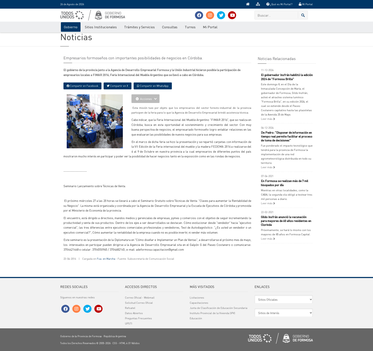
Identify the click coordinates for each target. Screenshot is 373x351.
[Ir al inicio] (248, 4)
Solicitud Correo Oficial (139, 302)
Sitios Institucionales (101, 27)
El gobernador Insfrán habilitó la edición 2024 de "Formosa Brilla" (287, 77)
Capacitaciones (199, 302)
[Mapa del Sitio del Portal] (258, 4)
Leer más (267, 118)
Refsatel (130, 308)
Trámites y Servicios (139, 27)
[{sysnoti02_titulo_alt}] (104, 122)
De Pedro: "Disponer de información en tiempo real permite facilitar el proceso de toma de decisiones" (286, 136)
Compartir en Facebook (83, 85)
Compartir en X (118, 85)
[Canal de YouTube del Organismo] (232, 15)
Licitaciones (197, 297)
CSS (114, 343)
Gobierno (70, 27)
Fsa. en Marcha (106, 258)
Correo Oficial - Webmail (140, 297)
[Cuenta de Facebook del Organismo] (199, 15)
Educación (196, 318)
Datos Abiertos (134, 313)
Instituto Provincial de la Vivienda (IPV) (212, 313)
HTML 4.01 (125, 343)
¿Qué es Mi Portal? (280, 4)
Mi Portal (307, 4)
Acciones (146, 99)
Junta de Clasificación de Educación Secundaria (218, 308)
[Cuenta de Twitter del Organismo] (221, 15)
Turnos (190, 27)
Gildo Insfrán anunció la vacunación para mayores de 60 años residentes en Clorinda (286, 220)
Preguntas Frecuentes (138, 318)
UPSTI (128, 323)
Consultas (169, 27)
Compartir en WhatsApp (154, 85)
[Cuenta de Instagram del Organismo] (210, 15)
